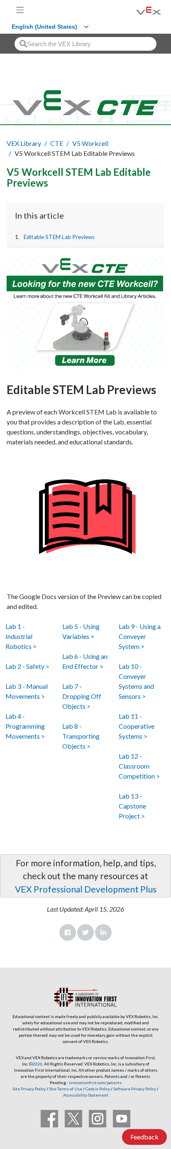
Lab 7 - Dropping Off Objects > (81, 696)
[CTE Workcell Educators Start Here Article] (85, 313)
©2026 (35, 1063)
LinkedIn (103, 932)
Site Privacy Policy (29, 1088)
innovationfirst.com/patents (95, 1082)
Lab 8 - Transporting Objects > (81, 736)
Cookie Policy (98, 1088)
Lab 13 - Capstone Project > (132, 806)
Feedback (144, 1137)
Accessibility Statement (85, 1094)
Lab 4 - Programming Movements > (25, 726)
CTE (56, 143)
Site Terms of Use (65, 1088)
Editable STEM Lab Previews (59, 237)
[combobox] (85, 44)
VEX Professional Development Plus (85, 889)
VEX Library (24, 143)
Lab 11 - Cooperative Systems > (136, 726)
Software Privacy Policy (134, 1088)
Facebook (67, 932)
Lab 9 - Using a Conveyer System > (140, 636)
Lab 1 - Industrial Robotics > (21, 636)
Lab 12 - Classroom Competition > (139, 766)
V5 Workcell (90, 143)
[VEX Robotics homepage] (138, 10)
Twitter (85, 932)
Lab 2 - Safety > (27, 666)
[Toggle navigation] (20, 10)
